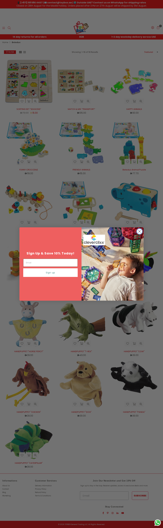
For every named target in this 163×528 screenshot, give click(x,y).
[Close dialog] (139, 231)
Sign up (50, 272)
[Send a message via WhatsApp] (157, 522)
